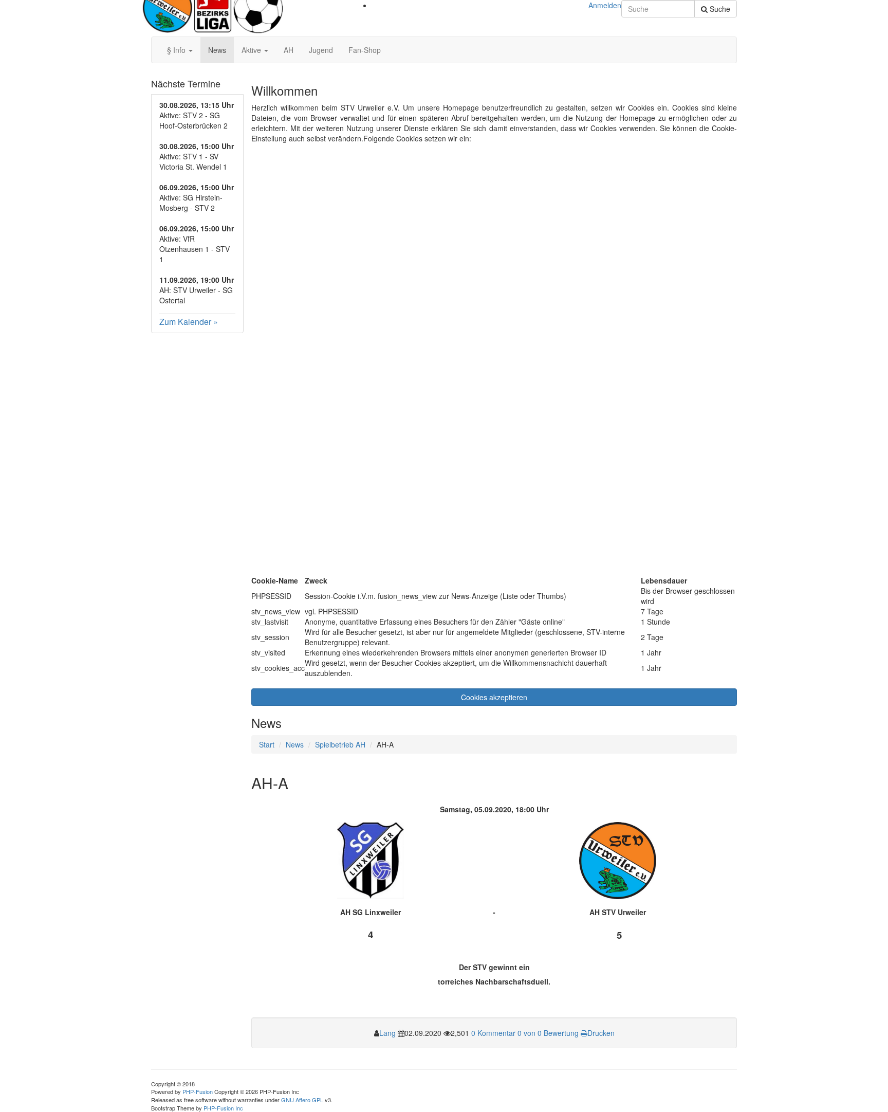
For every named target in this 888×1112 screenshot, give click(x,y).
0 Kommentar (493, 1033)
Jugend (321, 50)
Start (266, 744)
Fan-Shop (364, 50)
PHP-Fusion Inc (223, 1108)
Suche (719, 9)
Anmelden (604, 5)
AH (288, 50)
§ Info (177, 50)
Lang (387, 1033)
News (217, 50)
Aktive (252, 50)
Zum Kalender (185, 321)
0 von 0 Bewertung (548, 1033)
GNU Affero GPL (302, 1100)
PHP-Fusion (197, 1091)
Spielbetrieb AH (340, 744)
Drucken (601, 1033)
